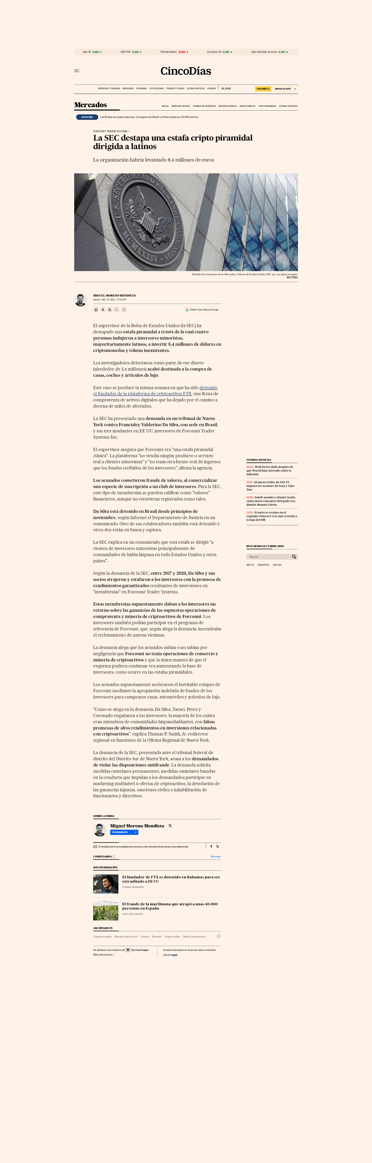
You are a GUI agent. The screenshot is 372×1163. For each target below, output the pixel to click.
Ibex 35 (87, 52)
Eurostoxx (263, 565)
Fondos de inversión (204, 106)
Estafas (145, 936)
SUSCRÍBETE (263, 88)
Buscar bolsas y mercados (265, 546)
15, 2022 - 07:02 (114, 299)
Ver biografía (120, 832)
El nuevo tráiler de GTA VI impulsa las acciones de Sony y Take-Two (270, 485)
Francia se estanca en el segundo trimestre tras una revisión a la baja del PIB (271, 516)
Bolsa (165, 106)
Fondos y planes (175, 88)
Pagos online (172, 936)
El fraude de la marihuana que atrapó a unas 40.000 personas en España (170, 906)
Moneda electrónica (126, 936)
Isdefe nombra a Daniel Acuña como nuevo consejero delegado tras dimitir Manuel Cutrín (270, 501)
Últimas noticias (196, 88)
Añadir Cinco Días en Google (204, 309)
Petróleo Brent (169, 52)
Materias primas (228, 106)
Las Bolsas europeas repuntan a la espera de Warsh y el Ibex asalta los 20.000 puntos (149, 116)
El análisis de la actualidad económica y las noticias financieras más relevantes (143, 846)
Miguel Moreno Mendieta (114, 295)
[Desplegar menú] (77, 70)
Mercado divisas (181, 106)
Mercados (128, 88)
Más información (103, 954)
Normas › (216, 856)
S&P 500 (126, 52)
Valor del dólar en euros (264, 52)
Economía (141, 88)
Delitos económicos (194, 936)
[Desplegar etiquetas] (218, 936)
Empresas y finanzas (109, 88)
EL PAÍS (224, 87)
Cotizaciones (156, 88)
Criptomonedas (267, 106)
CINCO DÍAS (127, 914)
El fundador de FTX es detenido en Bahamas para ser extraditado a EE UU (171, 879)
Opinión (211, 88)
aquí (174, 954)
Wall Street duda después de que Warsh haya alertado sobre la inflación (269, 470)
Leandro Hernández (133, 887)
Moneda (157, 936)
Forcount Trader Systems (110, 131)
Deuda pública (248, 106)
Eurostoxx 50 (214, 52)
